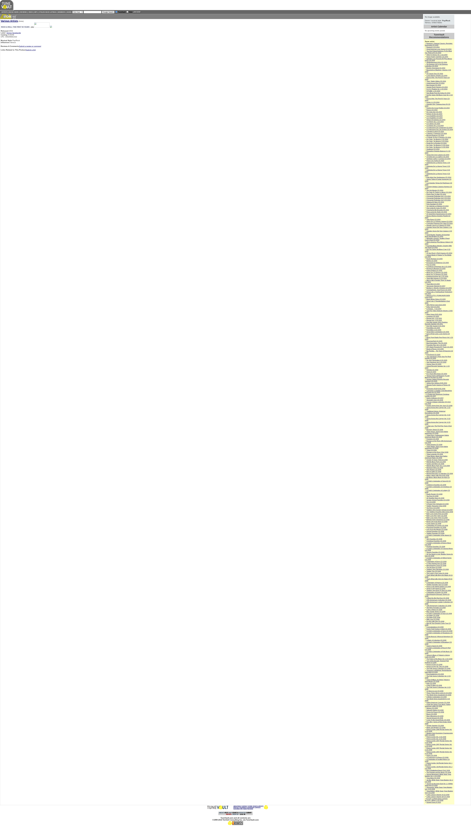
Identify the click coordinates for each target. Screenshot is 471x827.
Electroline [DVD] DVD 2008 (435, 389)
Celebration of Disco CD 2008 (436, 561)
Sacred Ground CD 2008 (434, 718)
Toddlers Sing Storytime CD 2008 (437, 569)
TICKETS (255, 806)
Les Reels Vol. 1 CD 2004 (435, 122)
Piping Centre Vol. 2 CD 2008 (436, 737)
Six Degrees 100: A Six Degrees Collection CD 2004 (436, 65)
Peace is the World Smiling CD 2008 (438, 586)
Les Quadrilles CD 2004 (434, 116)
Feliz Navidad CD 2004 (434, 204)
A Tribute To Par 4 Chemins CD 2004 (438, 137)
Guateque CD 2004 (432, 149)
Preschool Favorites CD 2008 (436, 527)
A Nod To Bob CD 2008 (434, 685)
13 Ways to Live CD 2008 (434, 691)
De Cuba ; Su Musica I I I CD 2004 (437, 145)
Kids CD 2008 (431, 683)
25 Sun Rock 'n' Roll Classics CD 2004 (439, 253)
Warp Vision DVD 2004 (434, 314)
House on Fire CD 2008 (434, 664)
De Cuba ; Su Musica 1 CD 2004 (437, 139)
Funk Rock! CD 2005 (433, 355)
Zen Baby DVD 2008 (433, 617)
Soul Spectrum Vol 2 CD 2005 (436, 362)
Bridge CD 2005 (431, 261)
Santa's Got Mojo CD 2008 (435, 464)
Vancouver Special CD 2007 (435, 286)
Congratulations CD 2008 (435, 627)
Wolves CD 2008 (432, 708)
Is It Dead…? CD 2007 (433, 309)
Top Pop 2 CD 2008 (433, 508)
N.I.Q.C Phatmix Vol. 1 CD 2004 (436, 89)
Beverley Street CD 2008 (434, 430)
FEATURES (236, 808)
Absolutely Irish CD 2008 (434, 400)
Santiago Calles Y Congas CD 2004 (438, 159)
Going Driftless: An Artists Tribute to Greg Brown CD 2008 (437, 680)
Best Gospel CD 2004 (433, 85)
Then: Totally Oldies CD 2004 (436, 81)
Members (61, 12)
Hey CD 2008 (431, 502)
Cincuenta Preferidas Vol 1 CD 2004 (438, 196)
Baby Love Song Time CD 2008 (437, 518)
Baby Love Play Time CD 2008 (436, 516)
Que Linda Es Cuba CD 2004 (436, 208)
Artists (4, 12)
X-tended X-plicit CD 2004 (435, 131)
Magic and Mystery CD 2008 (435, 727)
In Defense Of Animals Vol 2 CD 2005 (438, 266)
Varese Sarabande (13, 33)
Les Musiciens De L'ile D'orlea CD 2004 (439, 129)
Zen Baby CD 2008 (432, 615)
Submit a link (31, 50)
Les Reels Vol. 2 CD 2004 (435, 126)
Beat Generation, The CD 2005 (436, 343)
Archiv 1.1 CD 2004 (432, 102)
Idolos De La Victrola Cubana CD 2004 (439, 221)
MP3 (35, 12)
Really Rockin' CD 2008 (434, 494)
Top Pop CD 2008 (432, 496)
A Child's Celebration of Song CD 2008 (439, 631)
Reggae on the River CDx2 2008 (437, 452)
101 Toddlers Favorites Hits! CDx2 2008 (439, 512)
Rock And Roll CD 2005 (434, 341)
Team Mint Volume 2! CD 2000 (436, 278)
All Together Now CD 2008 (435, 498)
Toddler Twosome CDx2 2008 (436, 506)
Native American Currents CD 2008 (438, 702)
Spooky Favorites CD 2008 (435, 552)
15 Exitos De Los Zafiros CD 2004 (437, 157)
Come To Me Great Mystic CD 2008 (438, 720)
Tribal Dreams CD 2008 (434, 444)
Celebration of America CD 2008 (437, 583)
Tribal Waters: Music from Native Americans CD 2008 (436, 447)
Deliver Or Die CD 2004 (434, 114)
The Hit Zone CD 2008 (433, 567)
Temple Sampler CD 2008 (435, 725)
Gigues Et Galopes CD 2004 (435, 120)
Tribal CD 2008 (431, 450)
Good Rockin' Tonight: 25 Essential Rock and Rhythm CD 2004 (437, 235)
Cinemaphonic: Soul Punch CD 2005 (438, 290)
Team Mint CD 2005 (433, 284)
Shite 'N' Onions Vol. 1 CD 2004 (436, 55)
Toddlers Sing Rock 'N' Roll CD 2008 (438, 590)
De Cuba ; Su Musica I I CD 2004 (437, 141)
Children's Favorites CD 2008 (436, 485)
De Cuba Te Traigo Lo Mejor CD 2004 (439, 192)
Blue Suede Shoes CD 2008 (435, 611)
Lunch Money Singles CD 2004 (436, 75)
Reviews (23, 12)
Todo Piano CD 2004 (433, 219)
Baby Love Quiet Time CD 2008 (437, 514)
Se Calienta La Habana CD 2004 (437, 206)
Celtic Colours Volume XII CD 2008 (438, 797)
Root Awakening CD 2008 (435, 674)
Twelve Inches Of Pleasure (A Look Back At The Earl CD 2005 (437, 376)
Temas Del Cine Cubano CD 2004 (437, 155)
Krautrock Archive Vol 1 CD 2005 (437, 276)
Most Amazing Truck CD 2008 (436, 565)
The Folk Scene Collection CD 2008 (438, 668)
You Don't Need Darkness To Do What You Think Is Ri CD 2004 (438, 52)
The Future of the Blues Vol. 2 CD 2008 (439, 659)
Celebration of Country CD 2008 (437, 525)
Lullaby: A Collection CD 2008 (436, 640)
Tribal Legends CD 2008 (434, 454)
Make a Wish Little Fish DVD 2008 (437, 475)
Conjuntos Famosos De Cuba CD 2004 (439, 223)
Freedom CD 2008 (432, 439)
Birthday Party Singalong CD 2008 (437, 520)
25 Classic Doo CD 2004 (434, 74)
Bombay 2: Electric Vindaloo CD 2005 (439, 288)
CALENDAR (242, 807)
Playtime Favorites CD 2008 (435, 546)
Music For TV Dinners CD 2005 (436, 272)
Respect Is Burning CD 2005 (435, 268)
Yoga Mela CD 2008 (433, 778)
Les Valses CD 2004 (433, 124)
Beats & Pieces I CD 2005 (435, 349)
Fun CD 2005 (430, 265)
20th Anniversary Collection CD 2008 (438, 600)
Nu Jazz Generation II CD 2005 (436, 360)
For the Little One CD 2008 (435, 621)
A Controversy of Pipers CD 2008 (437, 757)
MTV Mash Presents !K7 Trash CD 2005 (439, 347)
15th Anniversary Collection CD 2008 (438, 606)
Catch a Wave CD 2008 (434, 610)
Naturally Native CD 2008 (435, 710)
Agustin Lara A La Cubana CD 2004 (438, 225)
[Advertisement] (463, 51)
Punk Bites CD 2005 (433, 328)
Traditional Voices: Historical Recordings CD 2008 (435, 412)
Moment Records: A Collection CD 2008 (439, 473)
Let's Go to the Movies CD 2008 (436, 529)
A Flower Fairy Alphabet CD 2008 (437, 504)
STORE (250, 806)
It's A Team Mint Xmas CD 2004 (436, 374)
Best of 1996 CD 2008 (433, 471)
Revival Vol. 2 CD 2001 (434, 320)
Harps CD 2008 (431, 755)
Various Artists (9, 21)
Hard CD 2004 (431, 372)
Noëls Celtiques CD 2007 (435, 398)
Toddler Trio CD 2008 (433, 571)
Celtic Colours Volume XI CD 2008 (437, 795)
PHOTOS (236, 807)
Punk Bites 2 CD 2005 (433, 330)
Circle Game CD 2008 (433, 523)
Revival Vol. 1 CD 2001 (434, 318)
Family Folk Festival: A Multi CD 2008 (438, 629)
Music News (14, 12)
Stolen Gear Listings (47, 12)
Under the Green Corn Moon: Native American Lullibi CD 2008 (438, 705)
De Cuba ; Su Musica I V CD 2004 (437, 147)
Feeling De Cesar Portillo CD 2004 (438, 108)
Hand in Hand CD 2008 (434, 646)
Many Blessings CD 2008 (434, 716)
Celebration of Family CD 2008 (436, 592)
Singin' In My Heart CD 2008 (435, 588)
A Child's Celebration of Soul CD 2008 (439, 613)
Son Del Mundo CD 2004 (434, 190)
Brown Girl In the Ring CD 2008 (436, 521)
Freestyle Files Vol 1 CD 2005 (436, 345)
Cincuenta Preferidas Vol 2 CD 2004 (438, 198)
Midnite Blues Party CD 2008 (436, 462)
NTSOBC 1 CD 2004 (433, 91)
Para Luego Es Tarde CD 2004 (436, 212)
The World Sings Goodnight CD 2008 (438, 695)
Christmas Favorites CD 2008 (436, 541)
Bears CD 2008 (431, 714)
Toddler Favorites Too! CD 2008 (437, 584)
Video (30, 12)
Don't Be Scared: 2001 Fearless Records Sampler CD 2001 (436, 323)
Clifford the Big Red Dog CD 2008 (437, 598)
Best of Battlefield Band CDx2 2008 (438, 770)
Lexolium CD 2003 (432, 316)
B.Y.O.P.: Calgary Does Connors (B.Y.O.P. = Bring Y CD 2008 (436, 799)
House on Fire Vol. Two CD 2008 (437, 666)
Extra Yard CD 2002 (433, 307)
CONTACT (245, 806)
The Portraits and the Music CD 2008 (438, 772)
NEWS (245, 808)
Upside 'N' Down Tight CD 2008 (437, 460)
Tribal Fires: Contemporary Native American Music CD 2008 (437, 436)
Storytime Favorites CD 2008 (436, 608)
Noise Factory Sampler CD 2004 (437, 57)
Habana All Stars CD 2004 (435, 202)
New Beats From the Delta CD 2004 (438, 93)
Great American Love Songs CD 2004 (438, 49)
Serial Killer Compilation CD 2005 (437, 332)
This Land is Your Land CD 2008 (437, 573)
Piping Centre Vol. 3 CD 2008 (436, 739)
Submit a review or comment (30, 46)
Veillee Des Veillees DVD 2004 (436, 383)
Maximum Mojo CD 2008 (434, 468)
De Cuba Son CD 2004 (434, 112)
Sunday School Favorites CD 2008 (438, 500)
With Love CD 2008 (432, 619)
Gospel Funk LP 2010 (433, 802)
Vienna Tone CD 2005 (433, 364)
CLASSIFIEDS (250, 807)
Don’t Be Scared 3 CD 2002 (435, 326)
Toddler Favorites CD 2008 (435, 533)
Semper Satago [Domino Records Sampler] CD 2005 (437, 380)
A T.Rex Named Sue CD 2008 (436, 563)
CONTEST (258, 807)
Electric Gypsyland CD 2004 (435, 68)
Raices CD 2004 (432, 110)
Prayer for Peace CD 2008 (435, 712)
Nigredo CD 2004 (432, 370)
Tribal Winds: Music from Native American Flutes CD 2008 (436, 457)
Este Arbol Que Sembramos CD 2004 (438, 177)
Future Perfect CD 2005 (434, 270)
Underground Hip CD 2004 (435, 83)
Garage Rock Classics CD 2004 (437, 87)
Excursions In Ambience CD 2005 (437, 263)
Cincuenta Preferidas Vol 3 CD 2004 (438, 200)
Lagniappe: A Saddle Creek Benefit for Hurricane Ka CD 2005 (438, 391)
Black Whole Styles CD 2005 (436, 299)
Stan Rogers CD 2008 (433, 470)
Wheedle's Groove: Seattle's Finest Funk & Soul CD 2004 (437, 239)
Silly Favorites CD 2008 (434, 539)
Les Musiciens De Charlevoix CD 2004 (439, 127)
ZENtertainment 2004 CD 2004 (436, 62)
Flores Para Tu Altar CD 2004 (436, 194)
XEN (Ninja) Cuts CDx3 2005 (436, 305)
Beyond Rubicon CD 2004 (435, 135)
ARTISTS (260, 806)
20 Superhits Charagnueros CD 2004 (438, 214)
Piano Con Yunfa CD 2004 (435, 161)
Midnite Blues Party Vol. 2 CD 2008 (438, 466)
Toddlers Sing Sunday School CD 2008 (439, 510)
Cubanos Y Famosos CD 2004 (436, 133)
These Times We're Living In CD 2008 (439, 693)
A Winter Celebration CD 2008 (436, 697)
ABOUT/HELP (237, 806)
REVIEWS (250, 808)
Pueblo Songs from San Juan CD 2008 (439, 406)
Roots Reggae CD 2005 (434, 259)
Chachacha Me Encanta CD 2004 (437, 210)
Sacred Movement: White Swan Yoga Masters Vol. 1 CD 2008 (438, 775)
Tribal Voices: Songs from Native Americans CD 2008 (436, 432)
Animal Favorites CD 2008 (435, 531)
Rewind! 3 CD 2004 (433, 47)
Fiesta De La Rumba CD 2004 (436, 143)
